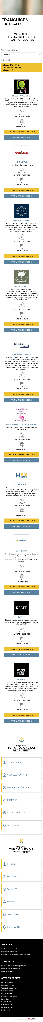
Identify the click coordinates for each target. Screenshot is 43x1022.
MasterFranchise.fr (7, 991)
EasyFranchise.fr (6, 993)
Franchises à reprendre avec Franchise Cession (16, 954)
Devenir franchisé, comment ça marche (13, 966)
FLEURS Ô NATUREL (21, 96)
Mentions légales (6, 1004)
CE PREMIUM (21, 551)
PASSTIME (21, 679)
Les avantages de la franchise (10, 968)
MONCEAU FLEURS (21, 220)
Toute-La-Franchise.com (9, 988)
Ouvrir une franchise (7, 971)
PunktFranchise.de (7, 982)
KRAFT (21, 617)
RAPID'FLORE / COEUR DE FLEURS (21, 424)
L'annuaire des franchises (9, 951)
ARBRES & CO (21, 286)
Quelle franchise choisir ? (9, 949)
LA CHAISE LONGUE (21, 354)
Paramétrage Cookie (7, 1007)
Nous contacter (6, 1002)
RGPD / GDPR (5, 1010)
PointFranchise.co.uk (7, 985)
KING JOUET (21, 162)
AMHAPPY (21, 485)
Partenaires (5, 999)
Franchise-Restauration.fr (9, 996)
